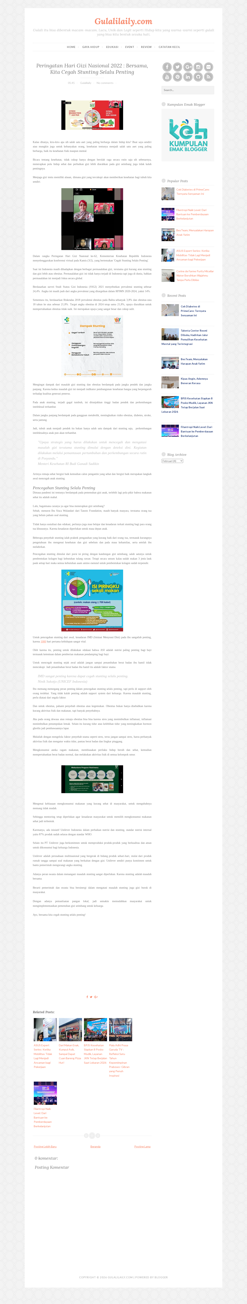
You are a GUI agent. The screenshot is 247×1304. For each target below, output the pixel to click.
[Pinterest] (177, 77)
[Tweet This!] (91, 997)
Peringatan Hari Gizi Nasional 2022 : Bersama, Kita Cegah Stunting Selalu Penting (92, 68)
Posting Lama (142, 1146)
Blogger (161, 1277)
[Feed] (208, 77)
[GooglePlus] (188, 67)
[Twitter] (177, 67)
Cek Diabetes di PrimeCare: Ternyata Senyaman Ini (193, 311)
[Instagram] (198, 67)
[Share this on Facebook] (87, 997)
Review (146, 46)
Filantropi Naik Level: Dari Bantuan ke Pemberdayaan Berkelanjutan (43, 1117)
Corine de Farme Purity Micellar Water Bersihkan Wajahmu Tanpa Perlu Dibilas (195, 276)
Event (129, 46)
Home (71, 46)
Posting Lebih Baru (45, 1146)
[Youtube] (167, 77)
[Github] (198, 77)
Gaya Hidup (90, 46)
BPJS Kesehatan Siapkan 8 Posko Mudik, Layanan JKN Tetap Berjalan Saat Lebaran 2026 (95, 1054)
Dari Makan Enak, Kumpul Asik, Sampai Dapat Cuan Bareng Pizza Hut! (70, 1054)
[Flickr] (208, 67)
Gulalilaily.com (123, 21)
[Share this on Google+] (96, 997)
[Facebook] (167, 67)
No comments (105, 82)
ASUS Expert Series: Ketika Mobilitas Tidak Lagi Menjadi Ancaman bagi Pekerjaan (193, 255)
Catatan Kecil (169, 46)
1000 (43, 641)
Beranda (96, 1146)
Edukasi (112, 46)
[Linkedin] (188, 77)
